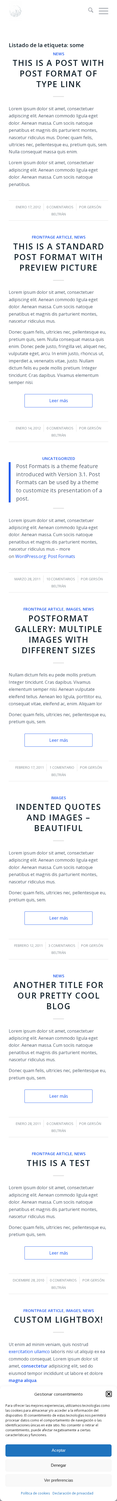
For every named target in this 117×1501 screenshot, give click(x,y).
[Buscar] (88, 11)
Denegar (58, 1465)
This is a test (59, 1163)
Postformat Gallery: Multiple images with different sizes (59, 634)
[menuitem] (88, 11)
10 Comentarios (60, 578)
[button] (109, 1394)
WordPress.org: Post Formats (45, 556)
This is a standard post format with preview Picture (58, 257)
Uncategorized (58, 458)
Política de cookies (35, 1493)
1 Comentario (62, 767)
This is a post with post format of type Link (58, 73)
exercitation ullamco (29, 1351)
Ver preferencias (58, 1480)
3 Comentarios (61, 945)
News (58, 53)
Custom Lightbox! (58, 1319)
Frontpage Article (52, 237)
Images (73, 609)
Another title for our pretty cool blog (58, 995)
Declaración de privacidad (73, 1493)
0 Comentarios (60, 207)
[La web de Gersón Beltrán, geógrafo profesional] (48, 11)
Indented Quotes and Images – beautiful (58, 817)
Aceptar (59, 1450)
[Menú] (100, 11)
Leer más (58, 401)
